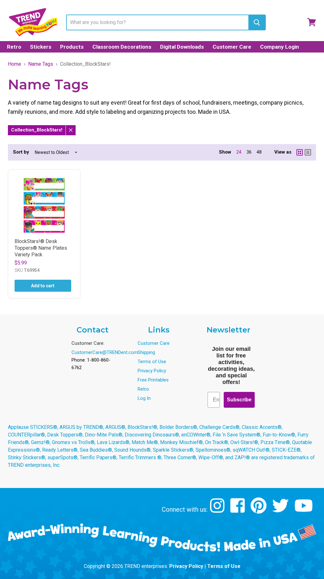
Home (14, 64)
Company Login (279, 47)
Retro (14, 47)
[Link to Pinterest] (259, 510)
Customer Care (232, 47)
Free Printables (153, 380)
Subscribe (239, 399)
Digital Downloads (182, 47)
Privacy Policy (152, 371)
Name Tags (40, 64)
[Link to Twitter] (281, 510)
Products (72, 47)
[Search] (256, 22)
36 (249, 152)
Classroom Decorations (121, 47)
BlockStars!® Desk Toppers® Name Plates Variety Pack (41, 248)
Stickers (40, 47)
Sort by (21, 152)
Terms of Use (152, 361)
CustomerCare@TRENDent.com (105, 352)
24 (238, 152)
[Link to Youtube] (304, 510)
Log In (144, 398)
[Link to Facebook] (238, 510)
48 (259, 152)
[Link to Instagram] (218, 510)
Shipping (146, 352)
